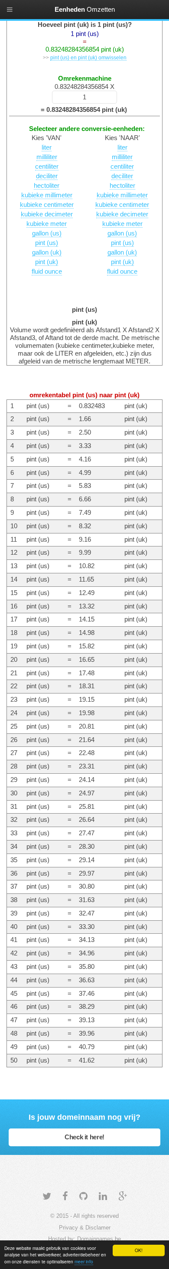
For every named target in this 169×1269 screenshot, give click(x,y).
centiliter (46, 166)
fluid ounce (47, 271)
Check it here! (84, 1137)
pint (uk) (46, 261)
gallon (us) (47, 233)
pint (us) (46, 242)
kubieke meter (46, 223)
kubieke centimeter (47, 204)
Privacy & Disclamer (84, 1227)
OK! (139, 1250)
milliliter (46, 157)
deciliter (47, 176)
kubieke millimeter (46, 195)
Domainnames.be (99, 1239)
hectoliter (46, 185)
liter (47, 147)
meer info (84, 1261)
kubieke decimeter (47, 214)
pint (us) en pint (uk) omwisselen (88, 57)
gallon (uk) (47, 252)
